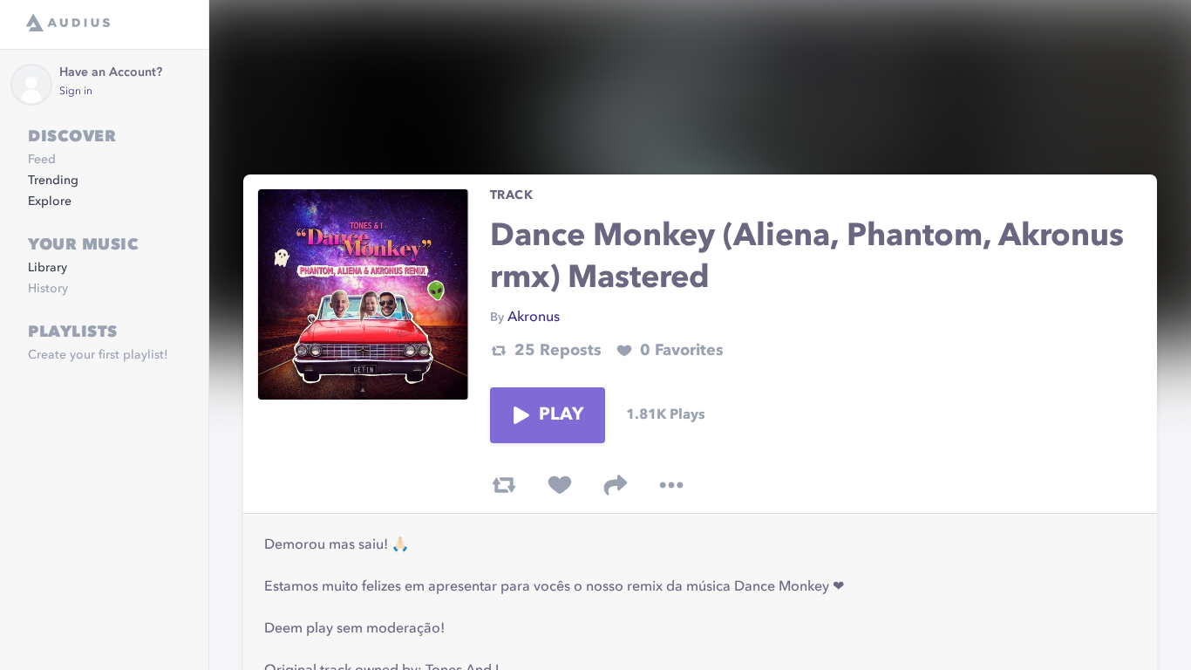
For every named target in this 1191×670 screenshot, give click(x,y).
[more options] (671, 485)
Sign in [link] (75, 91)
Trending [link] (53, 180)
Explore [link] (49, 201)
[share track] (616, 485)
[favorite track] (560, 485)
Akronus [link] (533, 318)
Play (561, 415)
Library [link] (47, 268)
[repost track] (504, 485)
